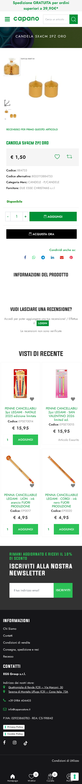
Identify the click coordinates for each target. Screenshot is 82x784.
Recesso (8, 656)
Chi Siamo (9, 629)
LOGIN (42, 323)
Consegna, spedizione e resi (21, 649)
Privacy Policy (15, 726)
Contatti (8, 635)
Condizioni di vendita (16, 642)
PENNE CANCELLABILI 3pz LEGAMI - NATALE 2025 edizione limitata (20, 412)
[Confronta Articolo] (69, 157)
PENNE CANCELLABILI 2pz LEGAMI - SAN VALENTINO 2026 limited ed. (61, 414)
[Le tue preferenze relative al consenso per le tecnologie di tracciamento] (75, 777)
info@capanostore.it (19, 709)
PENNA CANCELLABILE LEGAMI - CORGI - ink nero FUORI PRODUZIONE (61, 500)
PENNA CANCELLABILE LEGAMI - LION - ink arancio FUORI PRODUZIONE (20, 500)
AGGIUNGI (25, 439)
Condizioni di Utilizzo (65, 761)
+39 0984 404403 (19, 701)
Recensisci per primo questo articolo (32, 129)
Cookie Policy (15, 733)
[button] (73, 19)
